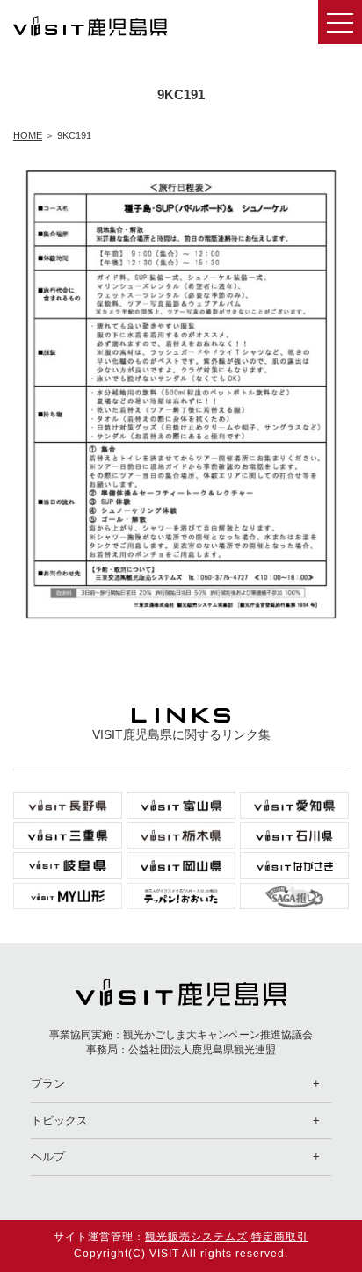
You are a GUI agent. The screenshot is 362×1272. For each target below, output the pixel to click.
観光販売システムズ (196, 1237)
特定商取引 (279, 1237)
